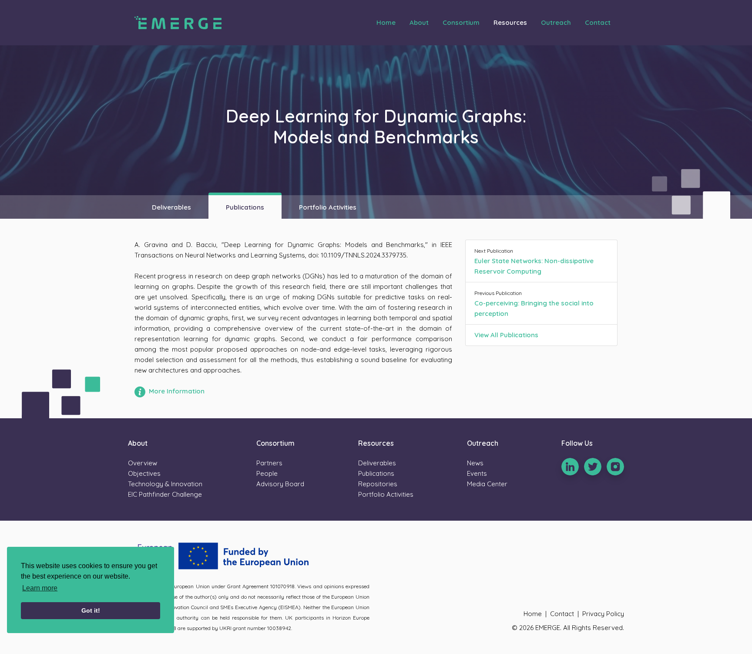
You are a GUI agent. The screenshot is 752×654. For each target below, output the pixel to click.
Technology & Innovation (165, 484)
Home (386, 22)
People (267, 473)
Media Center (487, 484)
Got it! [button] (90, 610)
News (475, 463)
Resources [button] (510, 22)
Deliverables (171, 207)
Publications (245, 207)
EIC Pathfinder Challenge (165, 494)
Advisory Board (280, 484)
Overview (142, 463)
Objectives (144, 473)
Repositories (377, 484)
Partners (269, 463)
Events (477, 473)
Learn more (39, 588)
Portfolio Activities (327, 207)
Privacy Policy (603, 614)
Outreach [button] (556, 22)
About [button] (419, 22)
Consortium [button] (461, 22)
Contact (598, 22)
